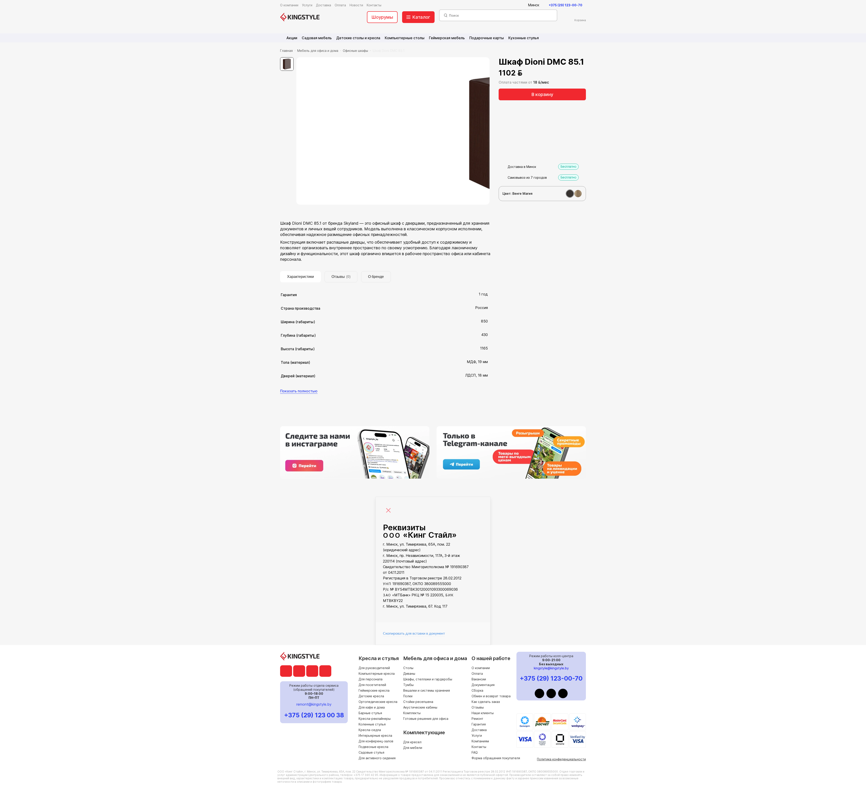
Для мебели (412, 748)
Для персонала (370, 679)
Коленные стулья (372, 724)
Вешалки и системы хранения (426, 690)
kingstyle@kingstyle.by (551, 668)
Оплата (477, 673)
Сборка (477, 690)
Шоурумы (382, 17)
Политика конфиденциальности (561, 759)
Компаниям (480, 741)
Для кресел (412, 742)
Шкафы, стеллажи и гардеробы (427, 679)
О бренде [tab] (376, 277)
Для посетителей (372, 685)
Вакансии (479, 679)
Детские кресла (371, 696)
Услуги (477, 735)
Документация (483, 685)
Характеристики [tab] (300, 277)
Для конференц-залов (376, 741)
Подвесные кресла (373, 747)
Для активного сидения (377, 758)
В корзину (542, 94)
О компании (481, 668)
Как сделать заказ (486, 702)
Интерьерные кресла (375, 735)
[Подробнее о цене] (528, 73)
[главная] (300, 17)
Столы (408, 668)
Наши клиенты (483, 713)
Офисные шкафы (355, 51)
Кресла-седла (370, 730)
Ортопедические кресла (378, 702)
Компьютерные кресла (377, 673)
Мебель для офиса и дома (317, 51)
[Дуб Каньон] (578, 194)
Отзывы (478, 707)
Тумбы (408, 685)
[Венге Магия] (570, 194)
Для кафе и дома (372, 707)
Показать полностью (299, 391)
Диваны (409, 673)
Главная (286, 51)
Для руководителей (374, 668)
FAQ (475, 752)
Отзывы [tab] (341, 277)
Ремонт (477, 718)
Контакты (479, 747)
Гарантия (479, 724)
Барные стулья (370, 713)
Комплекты (412, 713)
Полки (407, 696)
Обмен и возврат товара (491, 696)
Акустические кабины (420, 707)
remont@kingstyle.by (314, 704)
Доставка (479, 730)
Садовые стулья (371, 752)
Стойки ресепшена (418, 702)
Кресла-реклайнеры (375, 718)
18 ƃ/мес (541, 82)
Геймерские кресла (374, 690)
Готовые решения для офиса (425, 718)
